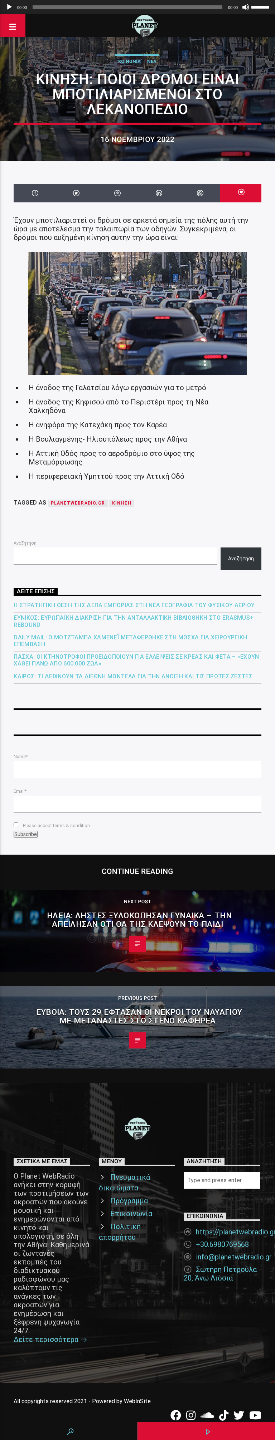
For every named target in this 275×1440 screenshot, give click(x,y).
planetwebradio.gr (78, 503)
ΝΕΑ (151, 61)
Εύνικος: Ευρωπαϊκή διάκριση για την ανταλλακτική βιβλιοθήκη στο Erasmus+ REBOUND (134, 621)
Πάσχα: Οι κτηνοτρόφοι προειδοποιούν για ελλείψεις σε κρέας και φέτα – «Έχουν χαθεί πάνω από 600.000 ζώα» (136, 660)
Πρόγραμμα (129, 1200)
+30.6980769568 (222, 1244)
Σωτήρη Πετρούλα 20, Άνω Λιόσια (220, 1273)
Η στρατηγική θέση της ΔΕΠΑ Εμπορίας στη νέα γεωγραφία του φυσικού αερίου (134, 605)
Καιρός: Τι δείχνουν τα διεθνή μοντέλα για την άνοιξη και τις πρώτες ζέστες (133, 676)
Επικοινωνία (131, 1213)
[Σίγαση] (245, 7)
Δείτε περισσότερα (47, 1339)
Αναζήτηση (25, 543)
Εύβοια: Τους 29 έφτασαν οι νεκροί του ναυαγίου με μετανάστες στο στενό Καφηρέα (139, 1016)
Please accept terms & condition (56, 825)
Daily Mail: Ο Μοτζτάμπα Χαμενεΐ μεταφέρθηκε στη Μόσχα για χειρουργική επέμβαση (130, 641)
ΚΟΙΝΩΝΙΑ (129, 61)
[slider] (261, 6)
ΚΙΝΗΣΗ (121, 503)
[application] (137, 7)
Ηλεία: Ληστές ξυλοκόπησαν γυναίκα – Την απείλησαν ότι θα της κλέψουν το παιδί (139, 920)
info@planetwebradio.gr (234, 1257)
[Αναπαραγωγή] (9, 7)
